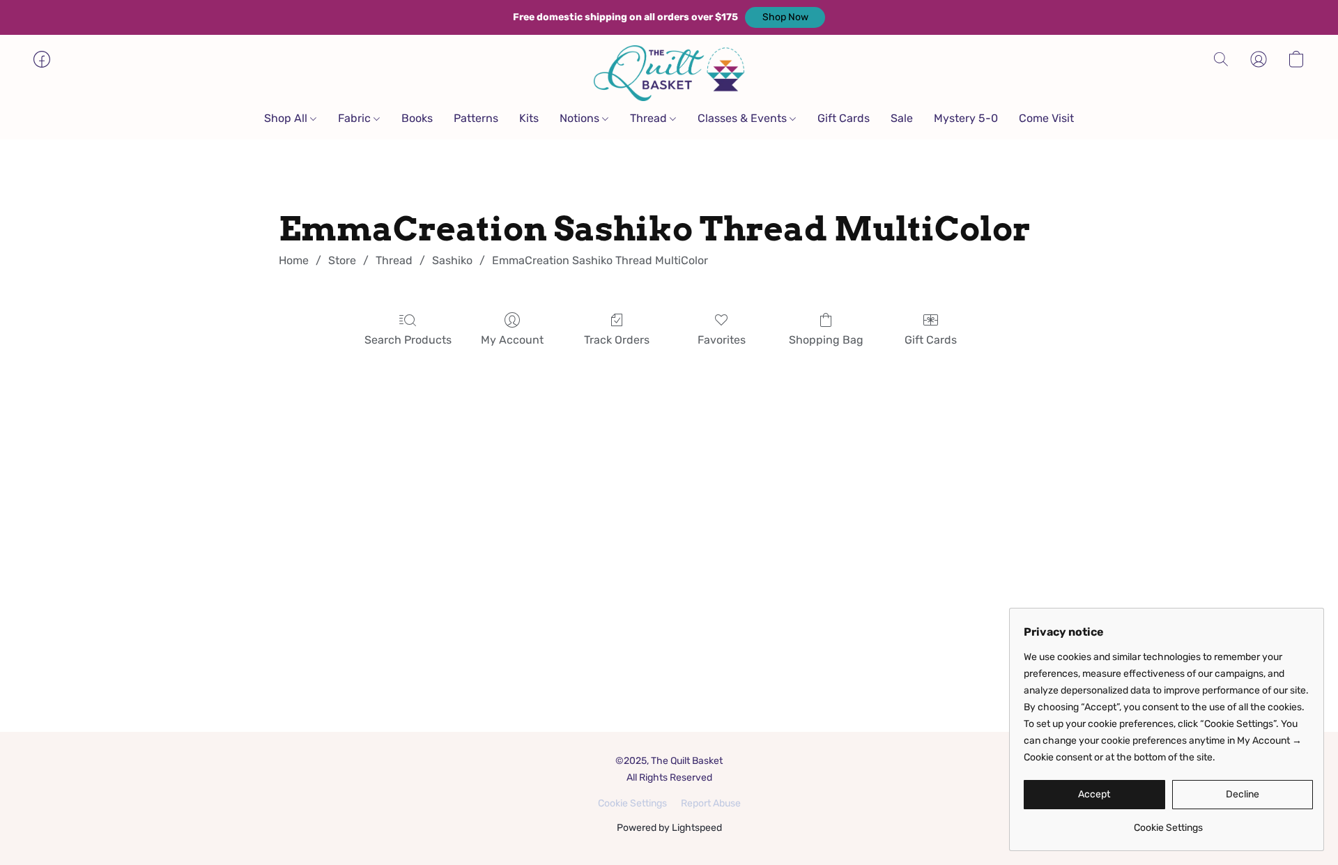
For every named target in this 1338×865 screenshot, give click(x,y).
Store (342, 260)
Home (294, 260)
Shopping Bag (826, 339)
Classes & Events (744, 118)
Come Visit (1046, 118)
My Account (512, 339)
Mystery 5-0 (966, 118)
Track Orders (616, 339)
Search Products (408, 339)
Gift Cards (843, 118)
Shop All (287, 118)
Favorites (722, 339)
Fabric (356, 118)
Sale (902, 118)
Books (417, 118)
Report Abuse (711, 803)
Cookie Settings (632, 803)
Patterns (476, 118)
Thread (650, 118)
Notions (581, 118)
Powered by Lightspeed (669, 828)
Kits (529, 118)
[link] (1168, 822)
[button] (785, 17)
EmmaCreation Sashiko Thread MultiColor (600, 260)
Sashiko (452, 260)
